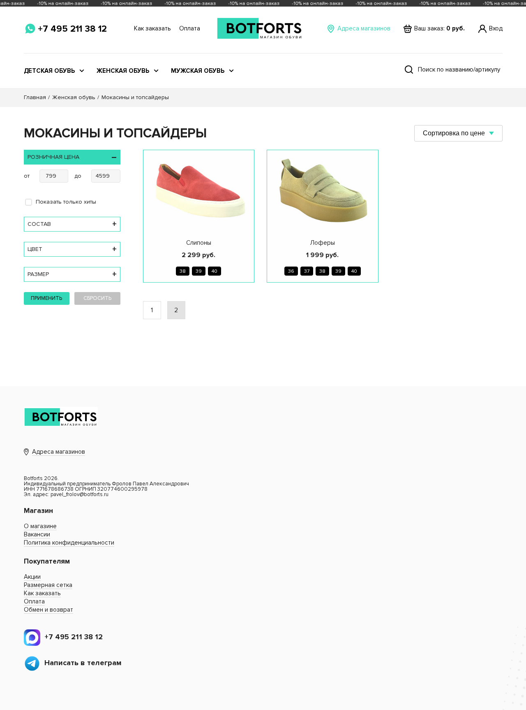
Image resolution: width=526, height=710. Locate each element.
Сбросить (97, 298)
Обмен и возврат (48, 609)
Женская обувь (123, 71)
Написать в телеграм (83, 663)
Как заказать (152, 28)
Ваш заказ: (439, 28)
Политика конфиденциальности (69, 542)
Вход (496, 28)
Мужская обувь (197, 71)
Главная (35, 97)
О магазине (40, 526)
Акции (32, 576)
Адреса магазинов (363, 28)
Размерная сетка (48, 585)
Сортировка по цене (454, 133)
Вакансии (37, 534)
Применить (46, 298)
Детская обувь (49, 71)
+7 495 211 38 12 (72, 28)
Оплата (189, 28)
